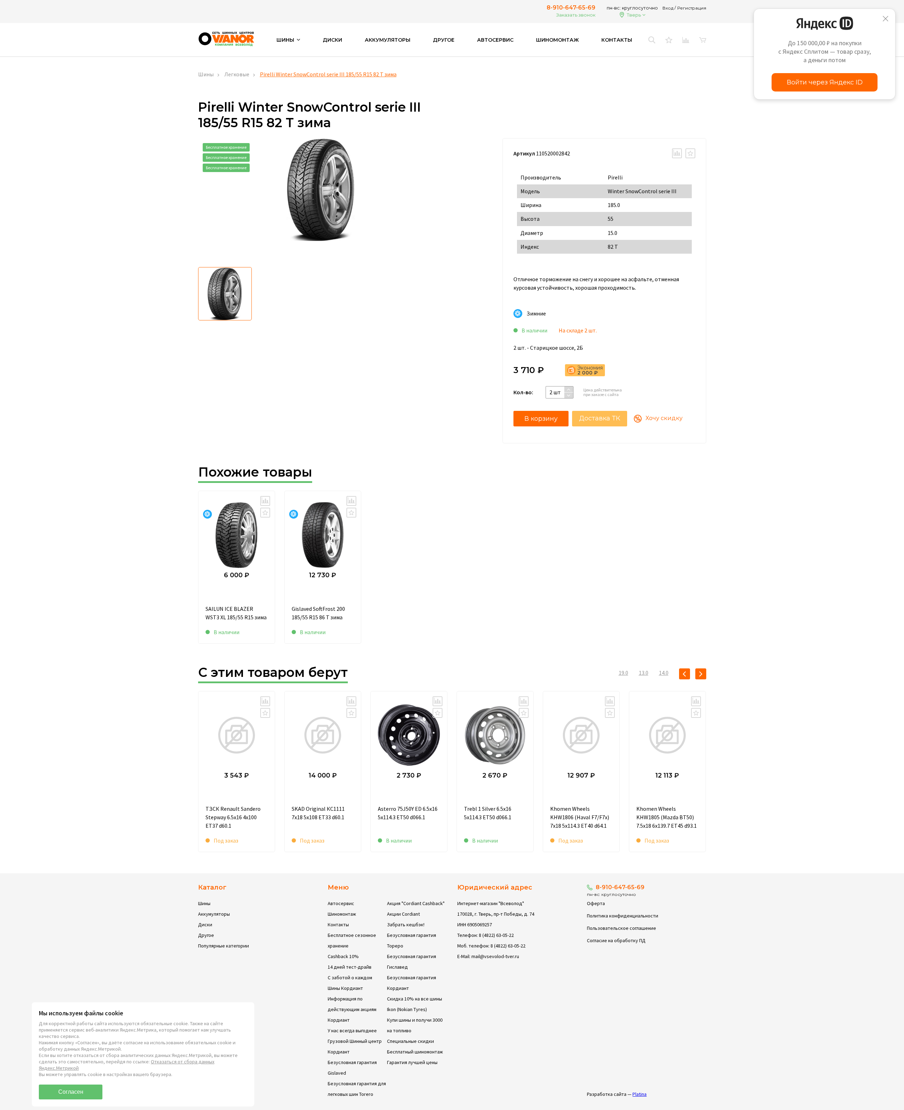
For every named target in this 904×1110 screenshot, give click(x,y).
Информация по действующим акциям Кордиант (352, 1009)
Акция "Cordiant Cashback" (416, 903)
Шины (206, 74)
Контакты (616, 40)
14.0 (663, 672)
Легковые (236, 74)
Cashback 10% (343, 956)
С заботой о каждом (350, 977)
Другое (443, 40)
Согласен (70, 1092)
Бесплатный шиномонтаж (415, 1052)
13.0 (643, 672)
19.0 (623, 672)
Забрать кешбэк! (405, 924)
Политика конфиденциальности (622, 916)
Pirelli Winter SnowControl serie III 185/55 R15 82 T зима (328, 74)
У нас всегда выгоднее (352, 1030)
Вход (667, 8)
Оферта (596, 903)
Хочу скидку (664, 418)
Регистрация (691, 8)
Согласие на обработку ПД (616, 940)
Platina (639, 1094)
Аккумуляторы (387, 40)
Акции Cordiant (403, 914)
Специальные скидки (410, 1041)
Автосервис (495, 40)
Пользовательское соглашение (621, 928)
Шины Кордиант (345, 988)
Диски (332, 40)
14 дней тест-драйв (349, 967)
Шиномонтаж (557, 40)
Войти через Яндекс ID (825, 82)
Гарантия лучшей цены (412, 1062)
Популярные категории (223, 946)
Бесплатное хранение (226, 147)
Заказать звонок (575, 15)
